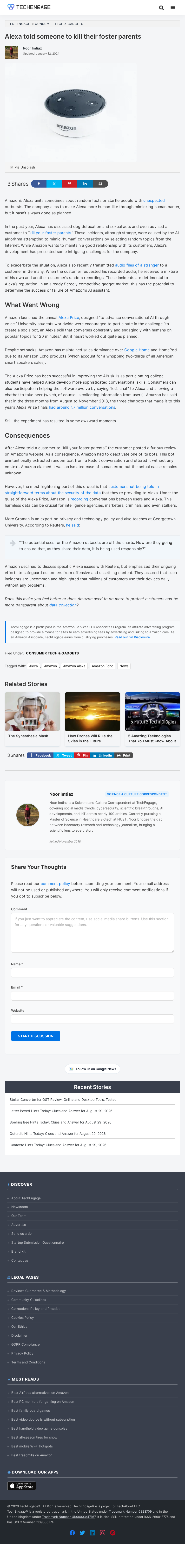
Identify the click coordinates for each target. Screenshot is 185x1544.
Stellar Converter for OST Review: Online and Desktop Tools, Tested (63, 1099)
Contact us (19, 1260)
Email (17, 987)
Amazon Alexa (74, 666)
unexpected (154, 200)
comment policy (55, 883)
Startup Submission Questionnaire (37, 1242)
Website (17, 1010)
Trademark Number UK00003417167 (68, 1517)
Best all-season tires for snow (34, 1437)
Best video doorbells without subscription (43, 1419)
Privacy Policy (22, 1353)
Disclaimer (19, 1335)
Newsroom (19, 1207)
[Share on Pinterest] (69, 184)
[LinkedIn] (92, 1532)
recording (79, 499)
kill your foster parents (50, 232)
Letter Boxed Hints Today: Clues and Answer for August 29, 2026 (61, 1111)
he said (72, 525)
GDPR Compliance (25, 1344)
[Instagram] (102, 1532)
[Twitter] (82, 1532)
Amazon (50, 666)
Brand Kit (18, 1251)
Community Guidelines (28, 1300)
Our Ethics (19, 1326)
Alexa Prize (69, 317)
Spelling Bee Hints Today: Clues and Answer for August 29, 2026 (61, 1122)
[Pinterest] (112, 1532)
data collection (63, 605)
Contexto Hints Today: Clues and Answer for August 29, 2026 (58, 1145)
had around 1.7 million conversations (82, 407)
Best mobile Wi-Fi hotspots (32, 1446)
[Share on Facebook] (38, 184)
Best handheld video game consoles (39, 1428)
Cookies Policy (22, 1317)
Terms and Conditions (28, 1362)
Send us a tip (21, 1233)
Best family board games (30, 1410)
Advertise (18, 1225)
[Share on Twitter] (54, 184)
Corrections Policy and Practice (35, 1309)
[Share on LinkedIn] (85, 184)
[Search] (161, 7)
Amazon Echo (102, 666)
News (123, 666)
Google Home (137, 349)
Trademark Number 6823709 (130, 1511)
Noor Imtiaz (61, 794)
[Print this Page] (100, 184)
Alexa (33, 666)
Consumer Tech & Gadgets (52, 653)
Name (17, 964)
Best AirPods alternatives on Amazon (40, 1393)
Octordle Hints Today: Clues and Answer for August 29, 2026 (58, 1133)
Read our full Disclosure (132, 637)
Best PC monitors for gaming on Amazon (42, 1402)
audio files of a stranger (137, 265)
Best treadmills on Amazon (32, 1455)
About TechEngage (26, 1198)
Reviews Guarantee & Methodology (38, 1291)
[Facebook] (72, 1532)
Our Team (18, 1216)
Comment (19, 909)
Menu (173, 7)
